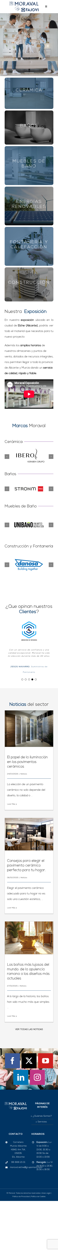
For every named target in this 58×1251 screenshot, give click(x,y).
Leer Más (11, 821)
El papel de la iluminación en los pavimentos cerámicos (27, 779)
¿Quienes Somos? (42, 1133)
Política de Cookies (38, 1214)
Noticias (23, 791)
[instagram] (37, 1094)
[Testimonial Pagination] (22, 697)
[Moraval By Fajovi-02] (24, 3)
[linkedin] (20, 1094)
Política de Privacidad (21, 1214)
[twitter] (29, 1078)
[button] (7, 456)
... (31, 813)
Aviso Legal (46, 1210)
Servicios (42, 1139)
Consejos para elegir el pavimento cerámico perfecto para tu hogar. (26, 883)
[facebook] (12, 1078)
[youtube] (45, 1078)
